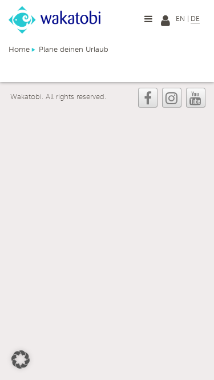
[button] (20, 359)
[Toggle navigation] (148, 18)
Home (19, 50)
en (180, 19)
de (195, 19)
